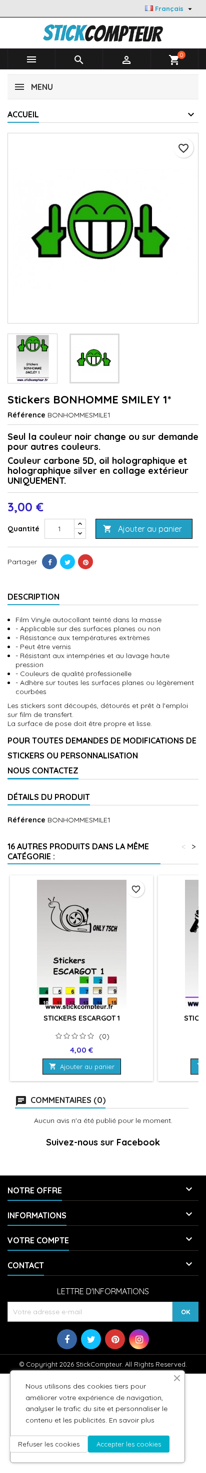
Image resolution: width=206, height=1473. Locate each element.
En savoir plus (131, 1420)
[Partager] (49, 561)
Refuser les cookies (49, 1444)
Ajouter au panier (142, 529)
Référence (27, 414)
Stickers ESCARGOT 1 (82, 1018)
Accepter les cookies (128, 1444)
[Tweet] (67, 561)
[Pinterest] (85, 561)
